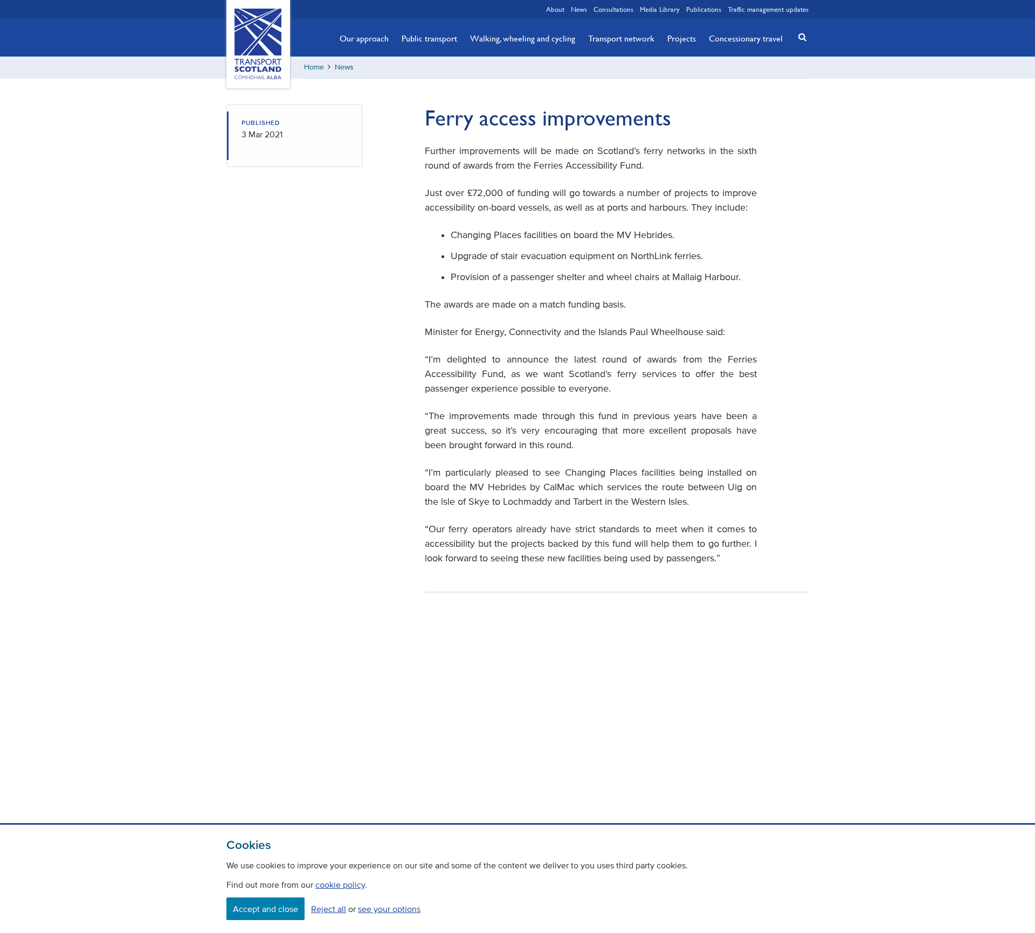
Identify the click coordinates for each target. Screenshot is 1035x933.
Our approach (364, 38)
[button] (799, 37)
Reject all (328, 909)
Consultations (613, 9)
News (579, 9)
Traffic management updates (768, 9)
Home (314, 67)
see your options (389, 909)
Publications (703, 9)
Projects (681, 38)
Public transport (429, 38)
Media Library (660, 9)
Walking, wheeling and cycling (522, 38)
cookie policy (340, 884)
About (555, 9)
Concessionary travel (746, 38)
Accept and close (265, 909)
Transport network (621, 38)
